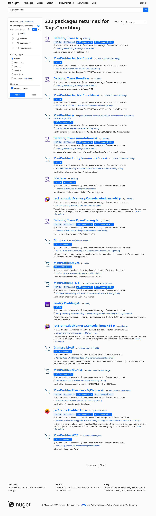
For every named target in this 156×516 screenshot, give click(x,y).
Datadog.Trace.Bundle (70, 78)
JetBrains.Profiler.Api (69, 410)
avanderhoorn (76, 240)
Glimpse (59, 240)
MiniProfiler (62, 115)
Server (66, 400)
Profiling (89, 68)
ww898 (103, 410)
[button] (23, 21)
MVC (70, 105)
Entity (58, 168)
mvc (67, 273)
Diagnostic (128, 313)
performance (100, 250)
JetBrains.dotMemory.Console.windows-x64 (86, 198)
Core (65, 68)
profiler (59, 273)
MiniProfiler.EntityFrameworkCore (79, 158)
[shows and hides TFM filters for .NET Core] (13, 38)
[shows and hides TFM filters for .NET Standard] (13, 43)
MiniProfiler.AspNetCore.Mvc (75, 95)
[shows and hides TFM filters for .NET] (13, 33)
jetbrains (129, 198)
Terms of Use (73, 505)
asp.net (73, 273)
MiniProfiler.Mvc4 (67, 262)
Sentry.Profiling (65, 303)
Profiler (71, 68)
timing (117, 250)
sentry (87, 303)
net (107, 420)
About (62, 505)
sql (64, 273)
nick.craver (102, 58)
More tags (136, 420)
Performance (79, 68)
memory (74, 205)
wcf (67, 445)
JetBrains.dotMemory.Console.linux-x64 (83, 325)
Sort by (118, 21)
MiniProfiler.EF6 (65, 282)
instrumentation (89, 48)
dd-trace (60, 178)
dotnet (112, 420)
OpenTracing (102, 230)
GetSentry (66, 313)
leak (80, 205)
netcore (118, 420)
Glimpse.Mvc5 (64, 347)
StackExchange (113, 58)
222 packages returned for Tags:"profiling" (77, 24)
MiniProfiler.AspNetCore (71, 58)
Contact (12, 484)
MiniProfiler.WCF (66, 435)
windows (97, 205)
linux (95, 333)
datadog (86, 38)
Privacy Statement (115, 505)
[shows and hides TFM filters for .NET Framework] (13, 48)
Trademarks (131, 505)
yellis (69, 118)
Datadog (59, 48)
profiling (78, 48)
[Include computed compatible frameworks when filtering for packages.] (38, 26)
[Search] (145, 10)
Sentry (58, 313)
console (59, 205)
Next (102, 465)
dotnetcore (126, 420)
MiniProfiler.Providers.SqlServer (77, 390)
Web (65, 250)
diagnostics (89, 250)
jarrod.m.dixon (85, 115)
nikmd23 (86, 240)
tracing (71, 48)
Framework (66, 168)
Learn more (29, 21)
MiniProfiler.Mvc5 (67, 370)
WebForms (72, 250)
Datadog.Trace (64, 38)
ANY (39, 29)
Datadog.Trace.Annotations (74, 138)
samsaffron (118, 115)
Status (60, 484)
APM (66, 48)
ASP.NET (59, 68)
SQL (65, 128)
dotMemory (87, 205)
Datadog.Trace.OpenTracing (74, 220)
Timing (97, 68)
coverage (101, 420)
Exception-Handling (107, 313)
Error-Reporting (77, 313)
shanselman (128, 115)
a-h (84, 435)
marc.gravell (98, 115)
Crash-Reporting (91, 313)
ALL (34, 29)
